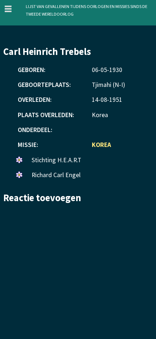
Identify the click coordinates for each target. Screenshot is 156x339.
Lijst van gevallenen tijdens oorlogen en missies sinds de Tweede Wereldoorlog (86, 9)
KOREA (101, 145)
